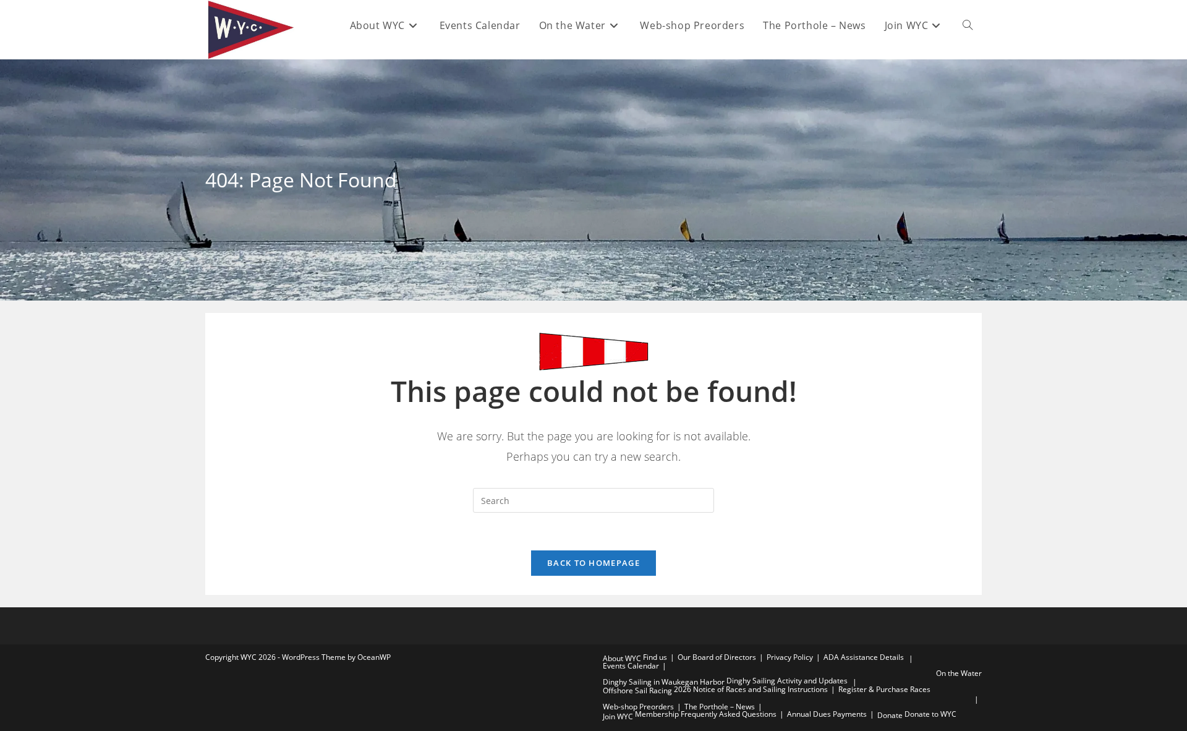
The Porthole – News (719, 706)
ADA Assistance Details (863, 657)
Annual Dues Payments (827, 714)
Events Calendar (631, 665)
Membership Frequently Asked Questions (705, 714)
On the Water (959, 673)
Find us (655, 657)
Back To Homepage (593, 562)
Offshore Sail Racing (637, 690)
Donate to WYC (930, 714)
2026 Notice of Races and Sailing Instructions (751, 689)
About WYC (622, 658)
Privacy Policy (790, 657)
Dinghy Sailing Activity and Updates (787, 680)
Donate (890, 715)
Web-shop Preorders (638, 706)
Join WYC (618, 716)
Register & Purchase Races (884, 689)
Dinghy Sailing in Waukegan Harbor (664, 682)
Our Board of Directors (717, 657)
